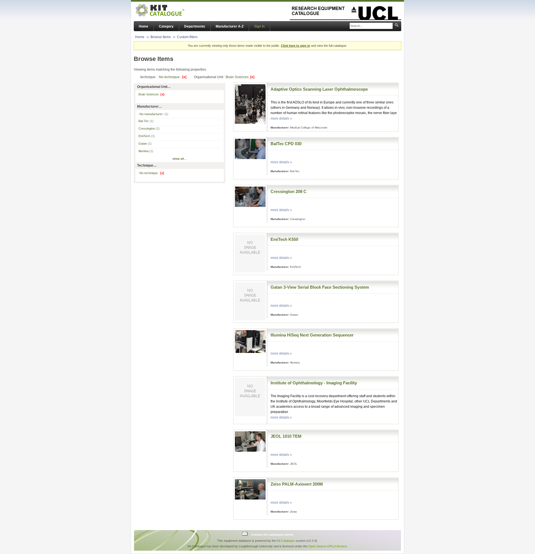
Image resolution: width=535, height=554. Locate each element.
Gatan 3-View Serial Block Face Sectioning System (320, 287)
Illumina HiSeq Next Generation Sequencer (312, 335)
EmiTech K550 (284, 239)
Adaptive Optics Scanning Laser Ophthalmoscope (319, 89)
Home (143, 26)
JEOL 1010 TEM (286, 436)
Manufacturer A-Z (230, 26)
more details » (281, 118)
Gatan (145, 143)
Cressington (149, 128)
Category (166, 26)
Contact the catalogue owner (272, 534)
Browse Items (160, 37)
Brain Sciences (240, 77)
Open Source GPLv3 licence (327, 546)
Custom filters (187, 37)
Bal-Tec (146, 121)
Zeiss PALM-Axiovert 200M (297, 484)
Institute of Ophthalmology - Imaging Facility (314, 382)
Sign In (259, 26)
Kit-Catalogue (286, 540)
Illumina (145, 151)
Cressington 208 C (289, 191)
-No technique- (172, 77)
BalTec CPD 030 (286, 143)
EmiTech (146, 136)
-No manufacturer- (153, 114)
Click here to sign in (295, 45)
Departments (194, 26)
